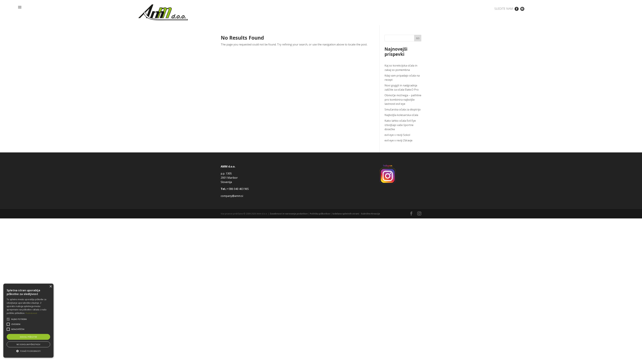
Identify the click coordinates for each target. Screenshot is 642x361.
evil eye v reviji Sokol (397, 135)
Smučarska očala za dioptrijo (403, 109)
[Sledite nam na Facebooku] (517, 9)
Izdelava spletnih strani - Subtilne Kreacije (356, 213)
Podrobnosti (31, 313)
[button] (28, 351)
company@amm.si (232, 196)
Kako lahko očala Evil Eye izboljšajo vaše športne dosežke (400, 125)
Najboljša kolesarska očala (401, 115)
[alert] (28, 321)
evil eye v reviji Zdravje (398, 140)
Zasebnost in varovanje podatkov (289, 213)
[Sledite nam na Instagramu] (522, 9)
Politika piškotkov (320, 213)
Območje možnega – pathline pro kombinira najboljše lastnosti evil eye (403, 99)
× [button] (50, 286)
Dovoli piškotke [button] (28, 337)
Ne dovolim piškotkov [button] (28, 344)
